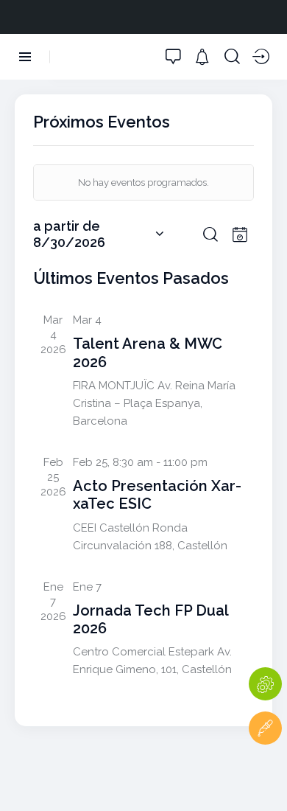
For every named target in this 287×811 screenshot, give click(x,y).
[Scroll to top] (265, 772)
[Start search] (232, 56)
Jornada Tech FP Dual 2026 (150, 619)
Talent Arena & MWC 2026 (147, 352)
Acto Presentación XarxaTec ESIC (157, 494)
